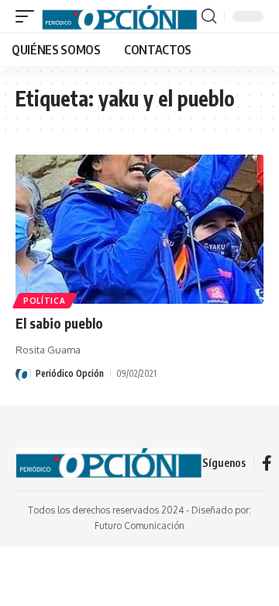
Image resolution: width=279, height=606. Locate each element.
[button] (29, 16)
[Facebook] (267, 463)
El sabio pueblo (59, 323)
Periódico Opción (70, 373)
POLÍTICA (44, 300)
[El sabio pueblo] (140, 229)
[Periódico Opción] (120, 16)
